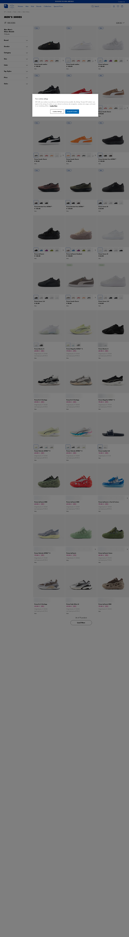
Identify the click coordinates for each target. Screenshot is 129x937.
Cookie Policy (53, 106)
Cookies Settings (57, 111)
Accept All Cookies (72, 111)
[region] (65, 105)
